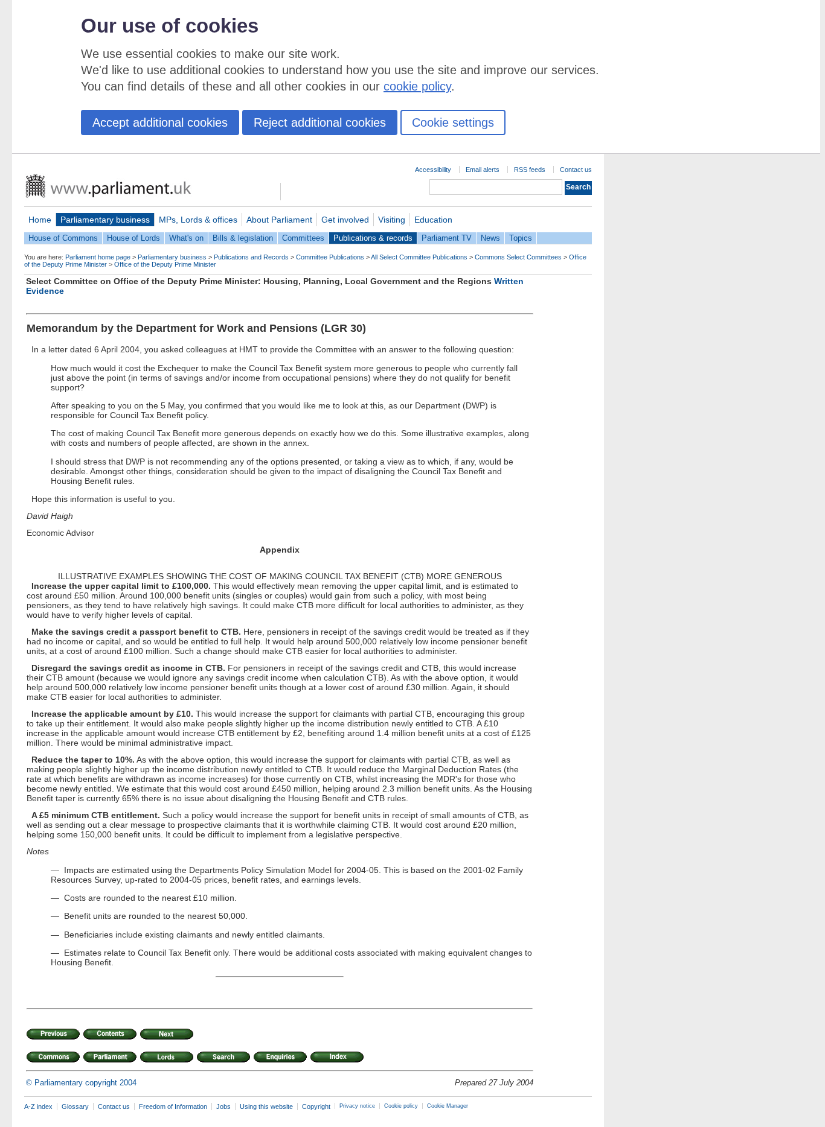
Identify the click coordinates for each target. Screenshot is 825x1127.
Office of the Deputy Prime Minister (165, 264)
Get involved (345, 219)
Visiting (391, 219)
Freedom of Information (173, 1106)
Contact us (576, 169)
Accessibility (433, 169)
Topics (520, 238)
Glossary (75, 1106)
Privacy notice (357, 1106)
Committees (303, 238)
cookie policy (417, 86)
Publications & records (372, 238)
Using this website (266, 1106)
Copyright (316, 1106)
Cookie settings (453, 122)
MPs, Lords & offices (198, 219)
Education (433, 219)
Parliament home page (97, 257)
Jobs (223, 1106)
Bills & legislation (243, 238)
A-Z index (38, 1106)
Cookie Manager (447, 1106)
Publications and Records (251, 257)
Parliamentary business (105, 219)
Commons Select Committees (518, 257)
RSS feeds (529, 169)
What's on (186, 238)
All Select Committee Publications (419, 257)
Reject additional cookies (320, 122)
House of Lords (133, 238)
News (490, 238)
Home (39, 219)
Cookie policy (401, 1106)
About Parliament (279, 219)
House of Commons (63, 238)
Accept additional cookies (160, 122)
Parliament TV (447, 238)
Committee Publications (330, 257)
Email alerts (482, 169)
